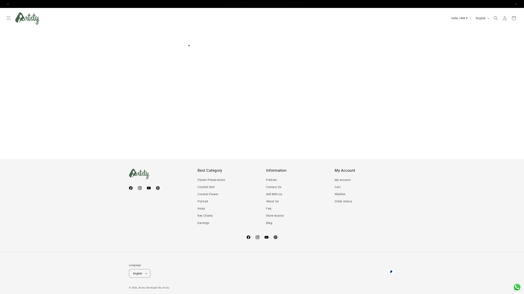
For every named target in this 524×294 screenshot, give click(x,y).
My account (343, 180)
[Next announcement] (516, 4)
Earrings (203, 223)
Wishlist (340, 194)
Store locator (275, 215)
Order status (343, 201)
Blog (269, 223)
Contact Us (273, 187)
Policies (271, 180)
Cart (338, 187)
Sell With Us (274, 194)
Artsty (142, 287)
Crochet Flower (208, 194)
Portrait (203, 201)
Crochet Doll (206, 187)
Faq (268, 208)
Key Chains (205, 215)
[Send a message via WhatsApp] (517, 287)
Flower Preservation (211, 180)
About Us (272, 201)
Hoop (201, 208)
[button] (8, 18)
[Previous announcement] (7, 4)
